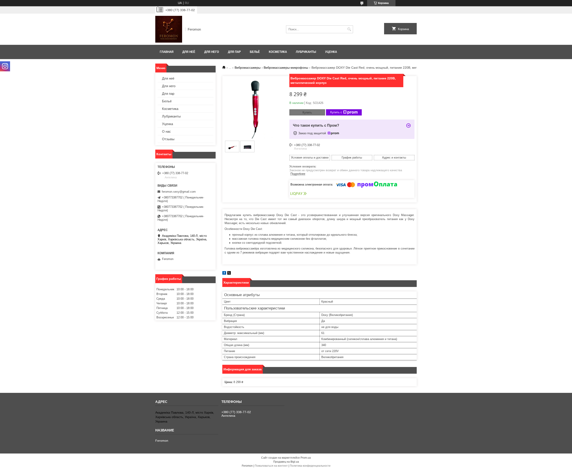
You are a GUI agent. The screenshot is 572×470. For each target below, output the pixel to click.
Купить (307, 112)
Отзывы (168, 139)
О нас (166, 131)
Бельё (255, 52)
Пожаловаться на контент (271, 465)
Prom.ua (306, 457)
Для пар (234, 52)
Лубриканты (306, 52)
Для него (211, 52)
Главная (166, 52)
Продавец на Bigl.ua (286, 461)
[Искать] (349, 29)
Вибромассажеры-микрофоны (286, 67)
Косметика (278, 52)
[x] (229, 273)
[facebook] (224, 273)
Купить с (336, 112)
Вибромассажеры (248, 67)
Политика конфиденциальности (310, 465)
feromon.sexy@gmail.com (179, 191)
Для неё (188, 52)
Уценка (331, 52)
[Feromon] (168, 29)
